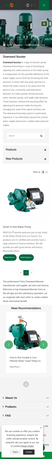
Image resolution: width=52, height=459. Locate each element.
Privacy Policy (27, 446)
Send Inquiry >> (26, 257)
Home (9, 45)
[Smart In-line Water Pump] (26, 200)
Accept (29, 452)
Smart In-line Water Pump (17, 227)
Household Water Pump (35, 45)
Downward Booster (13, 49)
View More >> (9, 257)
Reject (15, 452)
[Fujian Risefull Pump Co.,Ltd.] (11, 5)
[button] (8, 344)
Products (18, 45)
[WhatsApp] (26, 384)
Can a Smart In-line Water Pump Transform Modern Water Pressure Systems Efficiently (25, 359)
